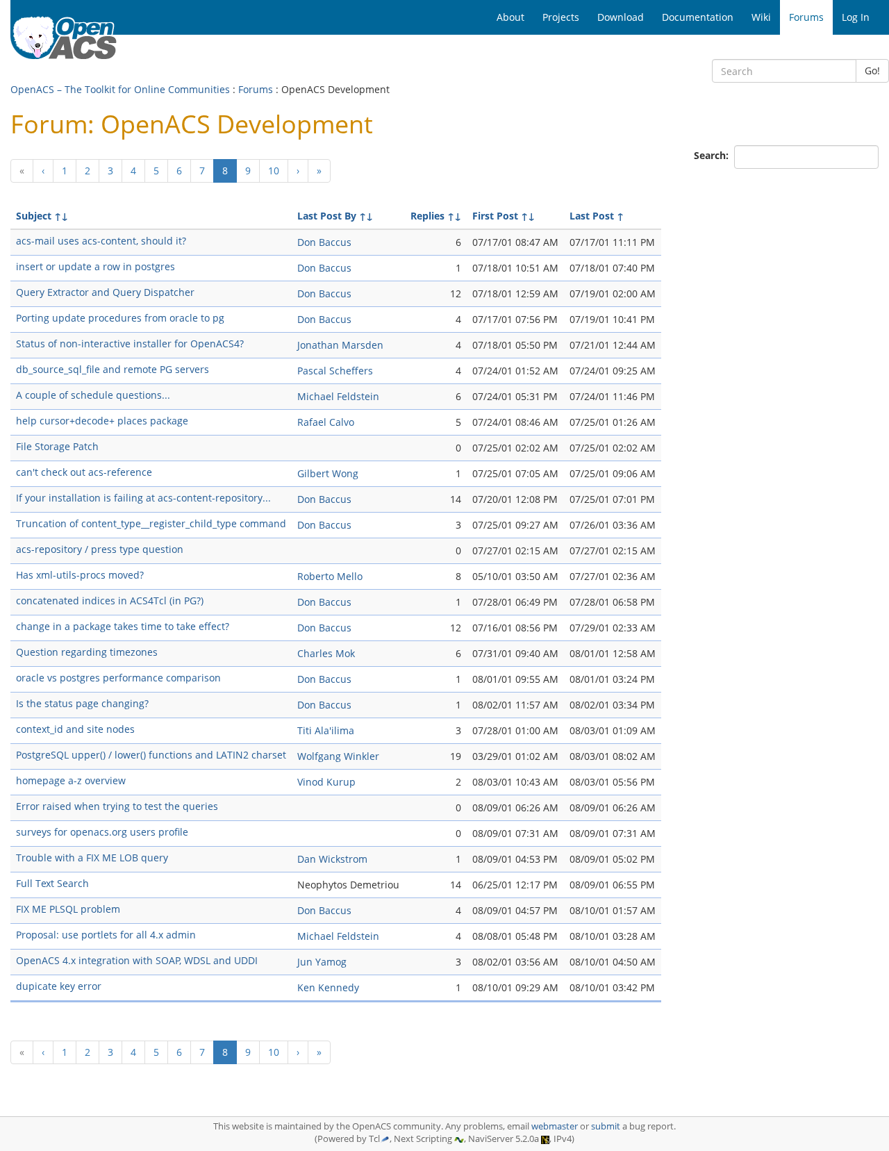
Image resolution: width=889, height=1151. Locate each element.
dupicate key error (58, 986)
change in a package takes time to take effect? (122, 626)
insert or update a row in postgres (95, 266)
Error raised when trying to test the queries (117, 806)
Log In (856, 17)
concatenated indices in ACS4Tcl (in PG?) (109, 600)
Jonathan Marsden (340, 344)
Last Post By (326, 215)
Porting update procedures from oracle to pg (120, 317)
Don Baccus (324, 242)
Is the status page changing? (82, 703)
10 (273, 170)
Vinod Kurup (326, 781)
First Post (495, 215)
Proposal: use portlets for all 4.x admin (106, 934)
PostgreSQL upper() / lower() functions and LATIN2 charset (151, 754)
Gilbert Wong (327, 473)
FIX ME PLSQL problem (68, 909)
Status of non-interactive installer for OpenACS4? (130, 343)
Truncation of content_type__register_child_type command (151, 523)
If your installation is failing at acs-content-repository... (143, 497)
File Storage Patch (57, 446)
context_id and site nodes (75, 729)
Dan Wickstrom (332, 859)
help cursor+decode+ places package (102, 420)
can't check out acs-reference (84, 472)
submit (605, 1126)
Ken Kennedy (328, 987)
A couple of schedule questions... (93, 394)
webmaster (554, 1126)
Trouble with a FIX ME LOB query (92, 857)
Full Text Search (52, 883)
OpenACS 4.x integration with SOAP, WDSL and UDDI (137, 960)
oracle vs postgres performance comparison (118, 677)
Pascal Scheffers (335, 370)
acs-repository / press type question (99, 549)
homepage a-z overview (71, 780)
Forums (255, 89)
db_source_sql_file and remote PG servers (112, 369)
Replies (427, 215)
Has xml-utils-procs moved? (80, 574)
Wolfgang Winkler (338, 756)
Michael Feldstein (338, 396)
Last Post (592, 215)
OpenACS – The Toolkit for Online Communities (120, 89)
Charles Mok (326, 653)
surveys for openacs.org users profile (102, 831)
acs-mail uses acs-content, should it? (101, 240)
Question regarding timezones (87, 652)
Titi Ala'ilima (325, 730)
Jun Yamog (322, 961)
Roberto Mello (330, 576)
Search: (712, 155)
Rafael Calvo (325, 422)
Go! (872, 70)
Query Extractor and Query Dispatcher (105, 292)
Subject (33, 215)
